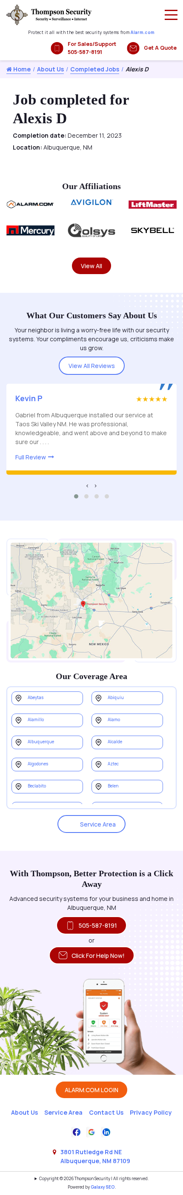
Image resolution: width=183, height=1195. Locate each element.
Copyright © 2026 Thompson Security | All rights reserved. (94, 1178)
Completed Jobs (94, 69)
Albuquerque (41, 742)
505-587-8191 (98, 925)
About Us (50, 69)
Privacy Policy (151, 1112)
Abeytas (35, 697)
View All (91, 266)
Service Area (98, 824)
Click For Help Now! (98, 955)
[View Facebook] (76, 1131)
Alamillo (36, 719)
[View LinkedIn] (106, 1131)
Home (21, 69)
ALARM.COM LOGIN (91, 1090)
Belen (113, 786)
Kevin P (29, 398)
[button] (76, 496)
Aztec (113, 764)
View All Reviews (92, 366)
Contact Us (106, 1112)
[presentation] (87, 485)
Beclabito (37, 786)
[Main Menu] (171, 14)
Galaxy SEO (103, 1187)
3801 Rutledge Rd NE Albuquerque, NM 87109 (95, 1156)
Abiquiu (116, 697)
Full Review (30, 457)
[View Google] (91, 1131)
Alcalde (115, 742)
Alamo (114, 719)
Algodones (38, 764)
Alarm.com (142, 32)
